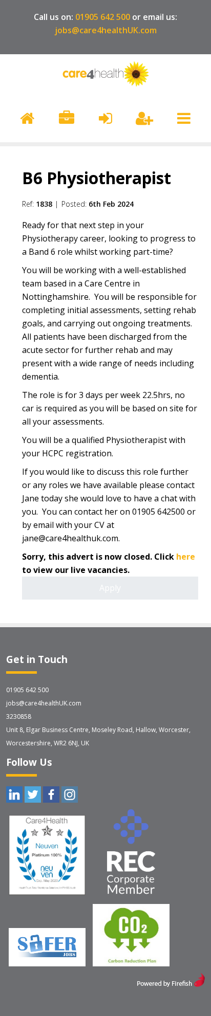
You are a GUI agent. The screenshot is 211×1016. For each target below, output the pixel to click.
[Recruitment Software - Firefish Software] (171, 983)
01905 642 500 (102, 17)
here (185, 556)
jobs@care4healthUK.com (106, 30)
